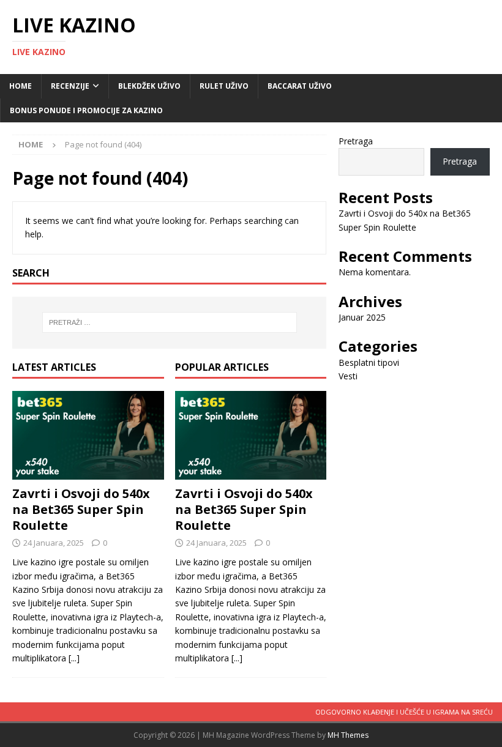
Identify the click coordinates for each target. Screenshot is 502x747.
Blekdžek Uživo (149, 86)
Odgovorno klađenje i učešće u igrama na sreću (404, 711)
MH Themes (348, 735)
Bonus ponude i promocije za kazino (86, 110)
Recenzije (70, 86)
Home (20, 86)
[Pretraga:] (169, 322)
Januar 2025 (362, 317)
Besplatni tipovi (369, 362)
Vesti (348, 376)
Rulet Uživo (224, 86)
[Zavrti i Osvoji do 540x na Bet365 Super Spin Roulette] (88, 435)
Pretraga (356, 141)
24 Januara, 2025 (53, 542)
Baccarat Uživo (300, 86)
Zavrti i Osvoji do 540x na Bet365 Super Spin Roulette (81, 509)
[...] (74, 658)
